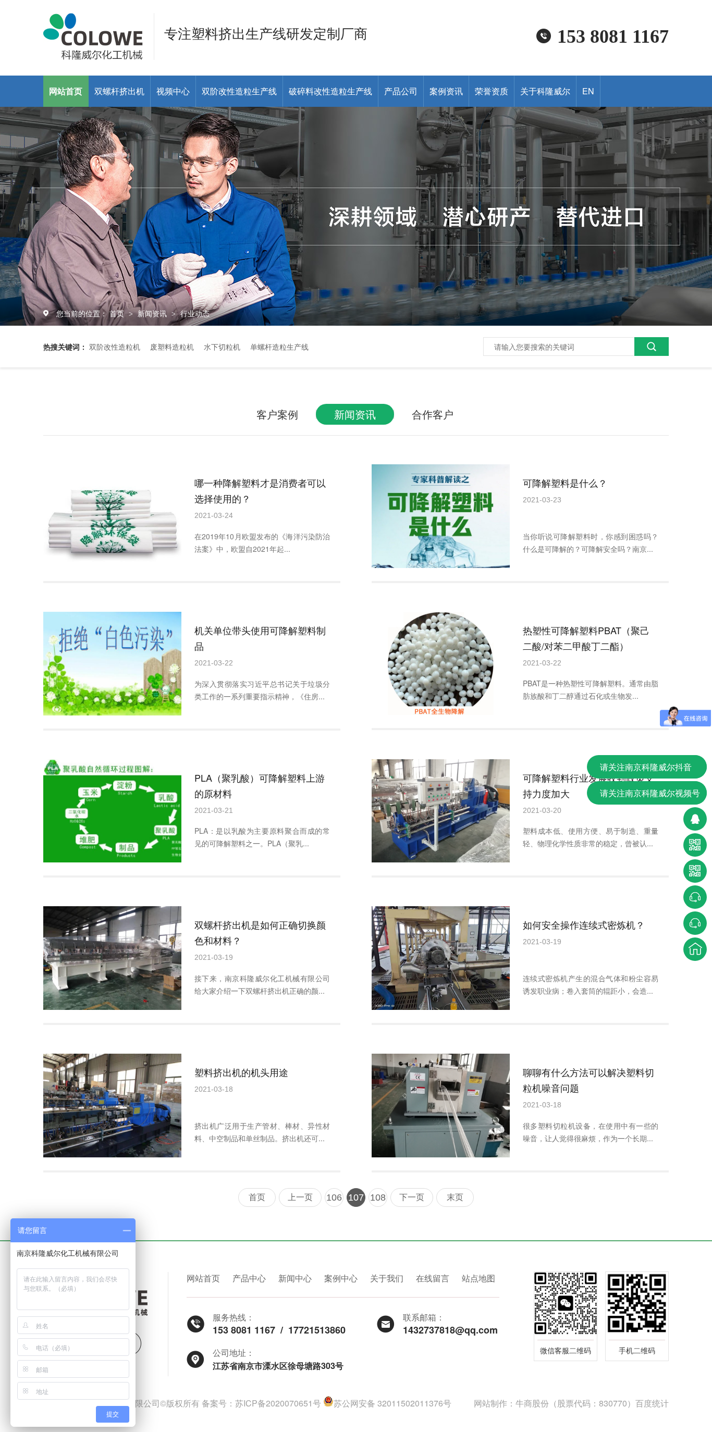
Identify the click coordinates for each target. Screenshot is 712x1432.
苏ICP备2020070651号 (278, 1403)
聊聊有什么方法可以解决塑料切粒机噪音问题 (588, 1079)
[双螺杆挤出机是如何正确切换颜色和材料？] (112, 958)
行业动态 (195, 313)
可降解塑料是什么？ (565, 482)
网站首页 (65, 91)
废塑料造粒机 (172, 346)
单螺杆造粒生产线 (279, 346)
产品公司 (401, 91)
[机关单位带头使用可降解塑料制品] (112, 663)
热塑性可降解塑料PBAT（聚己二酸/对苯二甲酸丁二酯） (586, 637)
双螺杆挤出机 (119, 91)
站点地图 (478, 1278)
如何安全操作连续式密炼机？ (584, 924)
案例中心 (341, 1278)
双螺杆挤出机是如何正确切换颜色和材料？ (260, 932)
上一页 (300, 1197)
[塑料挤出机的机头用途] (112, 1105)
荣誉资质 (491, 91)
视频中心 (173, 91)
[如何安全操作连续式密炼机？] (441, 958)
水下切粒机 (222, 346)
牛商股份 (532, 1403)
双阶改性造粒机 (114, 346)
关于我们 (386, 1278)
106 (334, 1197)
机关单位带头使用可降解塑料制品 (260, 637)
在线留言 (432, 1278)
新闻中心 (295, 1278)
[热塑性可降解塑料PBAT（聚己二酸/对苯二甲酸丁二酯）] (441, 663)
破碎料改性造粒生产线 (330, 91)
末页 (455, 1197)
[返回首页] (695, 949)
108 (378, 1197)
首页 (117, 313)
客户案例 (277, 414)
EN (588, 91)
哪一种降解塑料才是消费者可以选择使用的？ (260, 490)
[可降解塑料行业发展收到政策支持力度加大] (441, 811)
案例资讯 (446, 91)
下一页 (411, 1197)
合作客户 (432, 414)
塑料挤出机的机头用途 (241, 1072)
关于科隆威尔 (545, 91)
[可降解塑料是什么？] (441, 516)
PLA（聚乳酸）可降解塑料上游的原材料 (259, 785)
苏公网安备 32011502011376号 (392, 1403)
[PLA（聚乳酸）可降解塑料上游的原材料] (112, 811)
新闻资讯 (153, 313)
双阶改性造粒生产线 (239, 91)
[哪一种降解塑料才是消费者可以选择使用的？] (112, 516)
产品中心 (249, 1278)
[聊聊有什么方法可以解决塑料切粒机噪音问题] (441, 1105)
